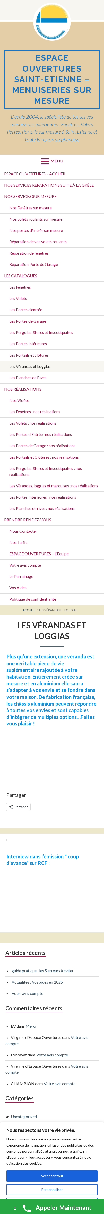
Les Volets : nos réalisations (32, 423)
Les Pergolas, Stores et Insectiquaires (41, 332)
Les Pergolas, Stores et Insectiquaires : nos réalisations (45, 471)
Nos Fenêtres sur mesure (30, 207)
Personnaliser (52, 1189)
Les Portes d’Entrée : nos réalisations (40, 434)
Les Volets (18, 298)
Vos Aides (18, 587)
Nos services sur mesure (30, 196)
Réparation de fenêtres (29, 253)
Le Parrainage (21, 576)
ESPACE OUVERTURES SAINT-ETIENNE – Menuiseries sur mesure (52, 79)
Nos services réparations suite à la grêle (49, 185)
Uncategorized (24, 1116)
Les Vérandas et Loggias (30, 366)
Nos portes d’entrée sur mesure (36, 230)
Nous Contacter (23, 531)
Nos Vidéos (19, 400)
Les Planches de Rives (27, 377)
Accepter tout (52, 1176)
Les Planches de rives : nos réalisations (42, 508)
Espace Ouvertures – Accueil (35, 173)
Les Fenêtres (20, 287)
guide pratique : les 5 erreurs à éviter (43, 970)
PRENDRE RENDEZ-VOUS (27, 519)
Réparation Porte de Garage (33, 264)
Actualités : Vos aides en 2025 (37, 982)
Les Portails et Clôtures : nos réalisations (44, 457)
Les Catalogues (20, 275)
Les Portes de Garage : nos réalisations (42, 445)
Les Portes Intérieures (28, 343)
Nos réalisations (22, 389)
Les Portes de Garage (27, 321)
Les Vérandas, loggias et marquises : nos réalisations (53, 485)
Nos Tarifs (18, 542)
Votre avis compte (25, 565)
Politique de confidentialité (32, 599)
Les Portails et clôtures (29, 355)
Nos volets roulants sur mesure (35, 219)
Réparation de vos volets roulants (38, 241)
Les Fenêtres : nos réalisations (34, 411)
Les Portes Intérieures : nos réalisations (42, 497)
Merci (30, 1026)
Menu (56, 160)
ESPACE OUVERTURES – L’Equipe (39, 553)
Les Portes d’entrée (25, 309)
